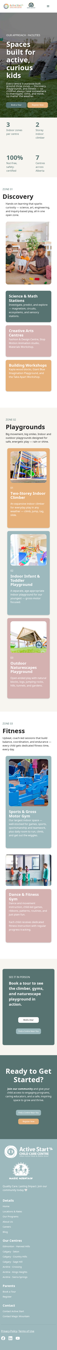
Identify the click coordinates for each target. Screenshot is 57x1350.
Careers (7, 1226)
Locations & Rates (12, 1211)
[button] (48, 6)
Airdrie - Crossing (12, 1266)
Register (7, 1296)
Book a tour (28, 1020)
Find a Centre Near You (28, 1031)
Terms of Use (26, 1331)
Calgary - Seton (11, 1251)
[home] (20, 6)
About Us (8, 1221)
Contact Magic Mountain (16, 1316)
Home (6, 1206)
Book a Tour (16, 105)
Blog (5, 1231)
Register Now (38, 105)
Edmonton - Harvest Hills (16, 1246)
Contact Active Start (13, 1311)
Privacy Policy (9, 1331)
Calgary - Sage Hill (12, 1261)
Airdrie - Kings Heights (15, 1271)
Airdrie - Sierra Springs (15, 1276)
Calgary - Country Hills (15, 1256)
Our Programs (10, 1216)
